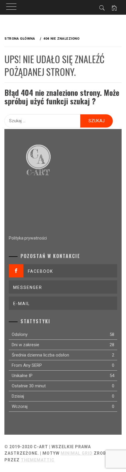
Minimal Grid (77, 453)
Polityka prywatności (28, 238)
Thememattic (38, 460)
